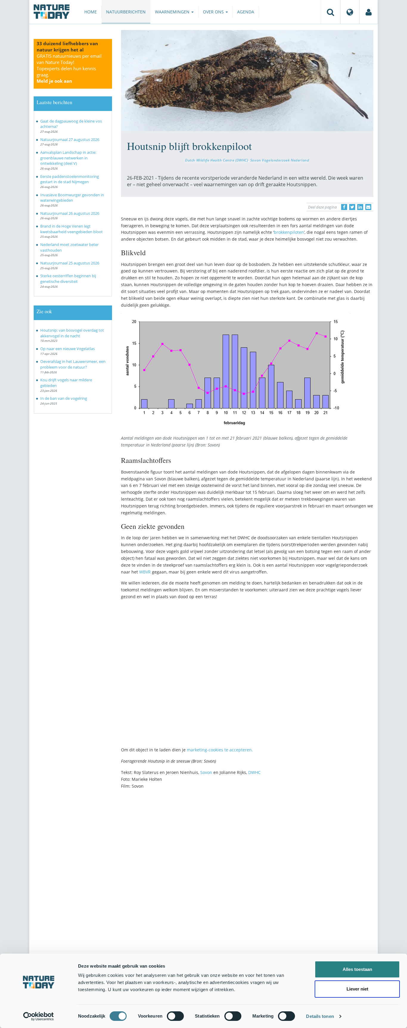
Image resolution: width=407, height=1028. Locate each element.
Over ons (214, 12)
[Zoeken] (330, 12)
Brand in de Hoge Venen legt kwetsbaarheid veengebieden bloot (71, 228)
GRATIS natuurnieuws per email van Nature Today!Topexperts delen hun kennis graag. (69, 68)
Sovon (206, 772)
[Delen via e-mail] (368, 207)
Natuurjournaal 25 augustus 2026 (69, 263)
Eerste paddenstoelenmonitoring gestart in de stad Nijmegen (69, 179)
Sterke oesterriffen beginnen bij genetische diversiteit (68, 278)
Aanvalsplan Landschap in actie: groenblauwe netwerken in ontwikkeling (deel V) (68, 158)
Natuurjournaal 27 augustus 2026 (69, 139)
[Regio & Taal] (349, 12)
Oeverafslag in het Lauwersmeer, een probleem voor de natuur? (72, 364)
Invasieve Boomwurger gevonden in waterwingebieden (72, 197)
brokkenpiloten (289, 232)
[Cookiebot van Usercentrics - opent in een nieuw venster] (39, 1016)
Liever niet (357, 988)
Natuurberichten (126, 12)
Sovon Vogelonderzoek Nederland (279, 160)
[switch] (175, 1016)
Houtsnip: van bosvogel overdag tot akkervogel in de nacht (72, 333)
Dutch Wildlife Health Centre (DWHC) (216, 160)
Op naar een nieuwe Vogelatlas (67, 348)
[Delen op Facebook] (344, 207)
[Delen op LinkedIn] (360, 207)
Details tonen (320, 1016)
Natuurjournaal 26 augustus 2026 (69, 213)
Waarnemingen (173, 12)
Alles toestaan (357, 969)
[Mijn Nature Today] (368, 12)
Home (90, 12)
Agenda (245, 12)
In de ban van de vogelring (63, 398)
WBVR (145, 572)
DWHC (254, 772)
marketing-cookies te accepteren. (220, 750)
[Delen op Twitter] (352, 207)
